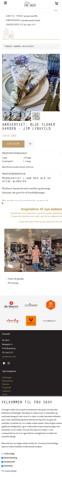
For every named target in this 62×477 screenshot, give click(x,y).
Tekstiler (5, 384)
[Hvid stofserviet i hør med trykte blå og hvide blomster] (36, 116)
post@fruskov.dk (9, 357)
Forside (8, 46)
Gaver (4, 394)
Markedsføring (10, 458)
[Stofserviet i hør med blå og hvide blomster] (7, 116)
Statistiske (8, 466)
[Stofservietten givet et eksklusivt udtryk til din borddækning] (26, 116)
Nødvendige (9, 454)
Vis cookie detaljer (9, 471)
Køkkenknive (7, 381)
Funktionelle (9, 462)
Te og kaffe (6, 388)
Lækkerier (6, 391)
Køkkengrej (7, 378)
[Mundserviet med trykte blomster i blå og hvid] (16, 116)
